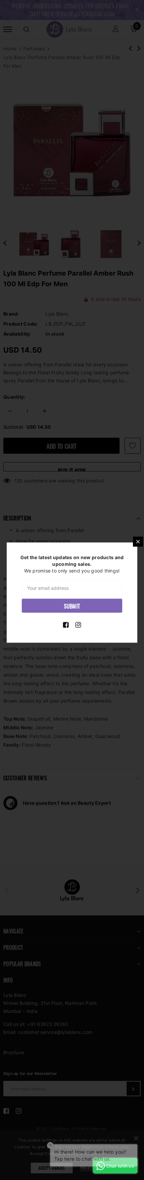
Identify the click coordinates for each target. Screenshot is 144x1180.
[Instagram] (78, 625)
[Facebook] (66, 625)
